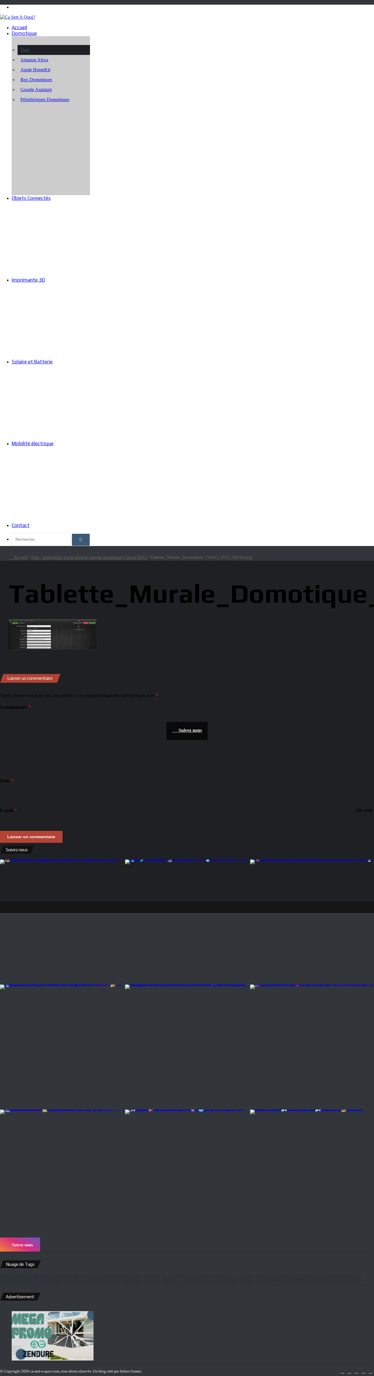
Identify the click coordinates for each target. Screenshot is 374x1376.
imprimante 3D (194, 1279)
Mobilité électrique (32, 443)
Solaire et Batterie (32, 362)
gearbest (170, 1279)
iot (215, 1279)
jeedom (230, 1279)
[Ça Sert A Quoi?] (17, 17)
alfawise (9, 1279)
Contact (21, 525)
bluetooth (29, 1279)
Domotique (24, 33)
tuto (337, 1279)
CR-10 (72, 1279)
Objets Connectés (31, 198)
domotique (132, 1279)
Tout (24, 49)
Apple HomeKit (35, 69)
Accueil (19, 27)
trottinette (320, 1279)
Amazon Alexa (34, 59)
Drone (152, 1279)
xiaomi (352, 1279)
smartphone (297, 1279)
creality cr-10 (94, 1279)
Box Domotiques (36, 79)
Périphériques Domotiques (44, 99)
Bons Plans (52, 1279)
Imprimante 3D (28, 280)
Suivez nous (22, 1245)
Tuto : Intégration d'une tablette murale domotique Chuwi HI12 (89, 557)
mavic (247, 1279)
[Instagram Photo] (62, 921)
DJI (114, 1279)
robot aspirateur (270, 1279)
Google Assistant (36, 89)
